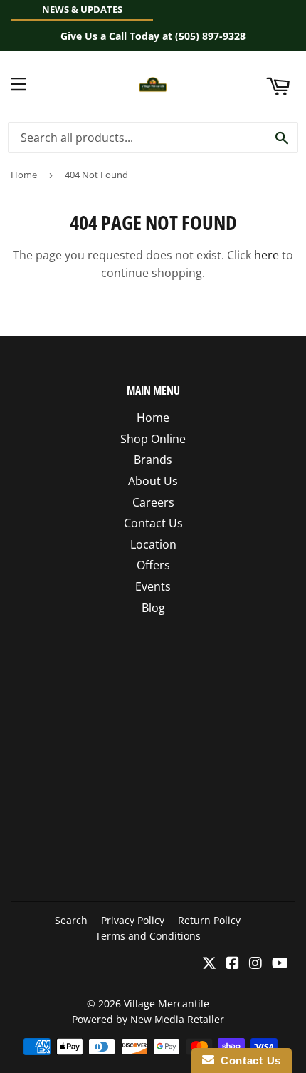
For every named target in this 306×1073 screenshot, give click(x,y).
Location (153, 544)
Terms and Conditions (148, 936)
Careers (153, 502)
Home (24, 174)
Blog (153, 608)
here (266, 255)
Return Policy (209, 920)
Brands (153, 459)
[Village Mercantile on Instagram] (255, 964)
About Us (153, 481)
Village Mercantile (166, 1003)
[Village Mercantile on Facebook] (232, 964)
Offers (153, 565)
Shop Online (153, 439)
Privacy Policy (132, 920)
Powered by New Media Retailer (148, 1019)
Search (71, 920)
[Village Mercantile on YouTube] (280, 964)
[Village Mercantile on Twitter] (209, 964)
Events (153, 586)
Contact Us (153, 523)
